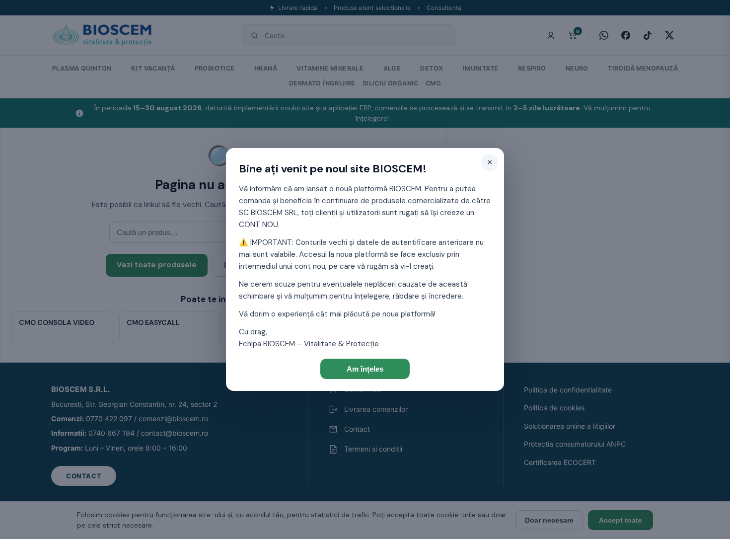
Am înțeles (365, 369)
